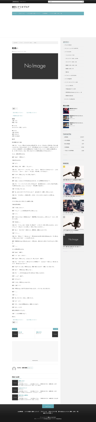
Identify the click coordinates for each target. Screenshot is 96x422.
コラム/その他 (67, 44)
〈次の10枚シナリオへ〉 (31, 112)
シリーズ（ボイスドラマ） (69, 82)
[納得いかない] (15, 383)
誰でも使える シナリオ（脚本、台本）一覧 (68, 411)
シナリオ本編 (67, 78)
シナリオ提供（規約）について (33, 13)
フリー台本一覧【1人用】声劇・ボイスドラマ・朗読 (73, 212)
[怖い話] (15, 334)
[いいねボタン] (13, 109)
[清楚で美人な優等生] (15, 397)
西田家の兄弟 (68, 95)
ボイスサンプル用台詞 (69, 99)
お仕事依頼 (45, 13)
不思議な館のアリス (70, 88)
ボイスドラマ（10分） (23, 51)
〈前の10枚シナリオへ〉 (18, 112)
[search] (83, 2)
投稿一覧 (30, 367)
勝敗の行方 (39, 332)
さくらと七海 (68, 85)
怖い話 (20, 332)
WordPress (59, 418)
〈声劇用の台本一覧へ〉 (18, 115)
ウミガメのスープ (69, 55)
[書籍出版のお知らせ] (66, 111)
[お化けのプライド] (15, 390)
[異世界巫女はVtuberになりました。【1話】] (66, 125)
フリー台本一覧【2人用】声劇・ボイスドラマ (72, 196)
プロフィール (21, 13)
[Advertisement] (48, 27)
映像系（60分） (69, 68)
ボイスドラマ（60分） (70, 61)
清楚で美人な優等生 (23, 395)
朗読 (67, 72)
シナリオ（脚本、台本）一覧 (56, 13)
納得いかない (22, 380)
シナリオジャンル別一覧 (69, 75)
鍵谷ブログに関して (48, 413)
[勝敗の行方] (55, 334)
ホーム (14, 13)
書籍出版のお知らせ (73, 108)
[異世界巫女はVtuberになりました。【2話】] (66, 118)
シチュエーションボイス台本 (70, 48)
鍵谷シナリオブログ (20, 7)
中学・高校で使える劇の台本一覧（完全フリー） (72, 246)
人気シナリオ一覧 (52, 411)
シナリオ (66, 51)
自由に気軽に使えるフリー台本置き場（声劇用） (72, 179)
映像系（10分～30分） (70, 65)
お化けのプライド (23, 388)
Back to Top (48, 406)
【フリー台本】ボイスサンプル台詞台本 (70, 230)
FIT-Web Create (47, 418)
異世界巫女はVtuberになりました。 (73, 92)
